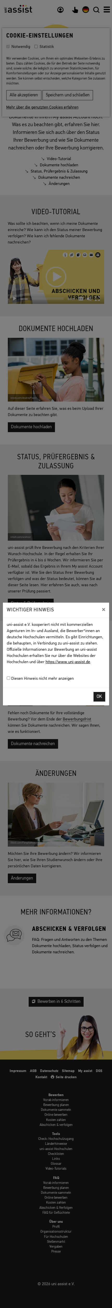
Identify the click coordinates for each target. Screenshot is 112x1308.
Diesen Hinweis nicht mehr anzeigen (42, 679)
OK (99, 697)
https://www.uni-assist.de (68, 662)
